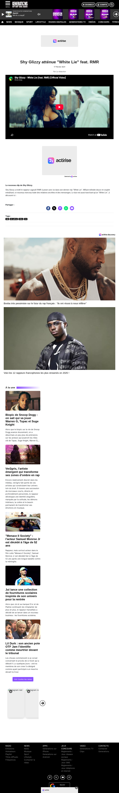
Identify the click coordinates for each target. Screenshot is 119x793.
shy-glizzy (13, 219)
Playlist (8, 754)
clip (7, 219)
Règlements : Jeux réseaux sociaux (67, 754)
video (21, 219)
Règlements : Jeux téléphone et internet (68, 768)
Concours (103, 22)
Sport (29, 22)
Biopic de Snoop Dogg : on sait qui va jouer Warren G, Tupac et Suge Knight (21, 419)
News (9, 22)
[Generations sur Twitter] (56, 777)
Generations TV (77, 22)
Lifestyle (41, 22)
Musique (19, 22)
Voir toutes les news (23, 679)
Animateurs (10, 751)
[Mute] (39, 14)
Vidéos (92, 22)
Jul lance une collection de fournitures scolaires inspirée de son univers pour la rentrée (21, 594)
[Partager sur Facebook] (47, 209)
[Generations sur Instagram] (69, 777)
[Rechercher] (111, 4)
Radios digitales (57, 22)
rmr (26, 219)
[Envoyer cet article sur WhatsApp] (65, 209)
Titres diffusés (11, 757)
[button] (16, 703)
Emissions (9, 748)
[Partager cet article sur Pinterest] (59, 209)
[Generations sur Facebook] (50, 777)
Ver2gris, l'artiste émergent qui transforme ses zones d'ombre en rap (22, 472)
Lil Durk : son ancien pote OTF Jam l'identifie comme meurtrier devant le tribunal (22, 648)
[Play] (3, 14)
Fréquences (10, 760)
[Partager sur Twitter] (53, 209)
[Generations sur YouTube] (62, 777)
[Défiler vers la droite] (42, 703)
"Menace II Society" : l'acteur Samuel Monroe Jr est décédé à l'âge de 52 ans (22, 540)
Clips (82, 751)
